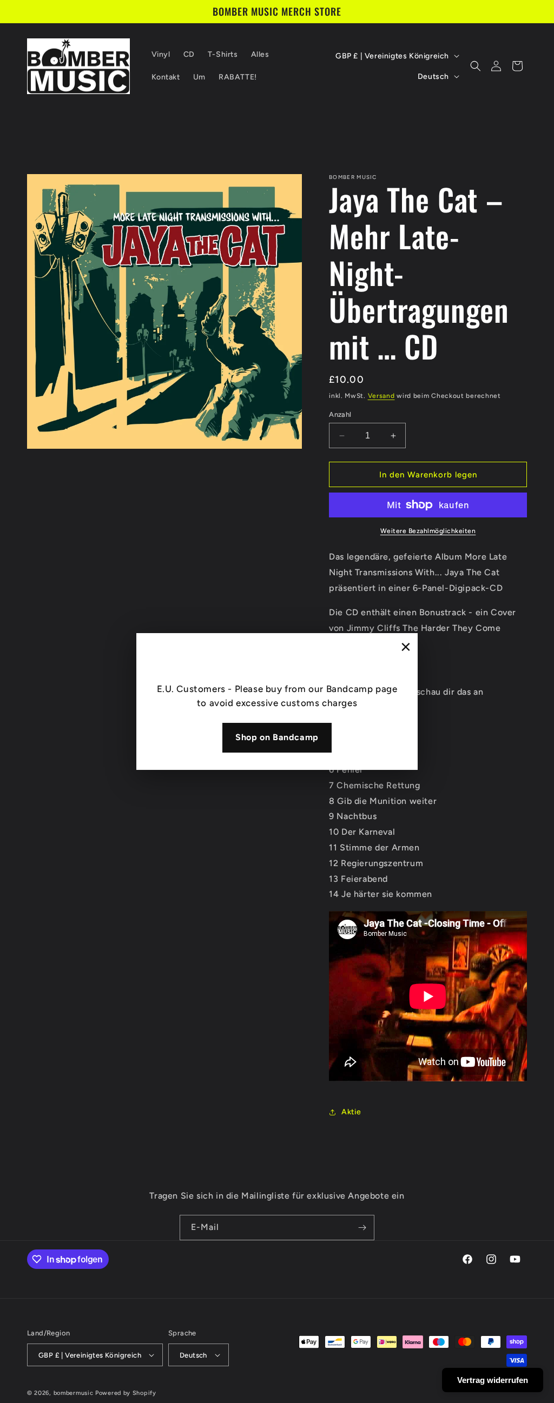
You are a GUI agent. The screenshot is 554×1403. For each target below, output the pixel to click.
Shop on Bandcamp (277, 737)
